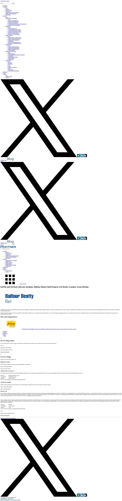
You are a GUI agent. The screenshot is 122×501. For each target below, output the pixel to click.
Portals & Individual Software (14, 42)
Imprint (7, 352)
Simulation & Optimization (13, 70)
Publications (8, 14)
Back (2, 413)
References (5, 71)
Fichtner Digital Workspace (13, 46)
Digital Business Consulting (11, 18)
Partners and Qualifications (11, 13)
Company (5, 6)
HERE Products (11, 53)
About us (7, 9)
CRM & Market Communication (14, 37)
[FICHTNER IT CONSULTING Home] (8, 249)
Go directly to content (5, 1)
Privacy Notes (3, 352)
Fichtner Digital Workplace (13, 39)
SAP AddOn (10, 41)
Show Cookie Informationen (6, 366)
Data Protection (12, 418)
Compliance (8, 11)
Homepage (5, 5)
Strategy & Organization (13, 20)
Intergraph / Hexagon (12, 67)
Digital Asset (8, 26)
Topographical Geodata (13, 57)
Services (4, 16)
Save (1, 411)
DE (1, 161)
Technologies (8, 60)
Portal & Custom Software (13, 33)
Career (4, 73)
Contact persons (9, 76)
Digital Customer (9, 35)
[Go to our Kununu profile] (85, 156)
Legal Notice (6, 418)
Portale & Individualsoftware (14, 47)
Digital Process (9, 44)
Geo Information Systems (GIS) (14, 30)
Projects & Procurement (13, 22)
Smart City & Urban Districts (14, 25)
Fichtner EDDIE (11, 50)
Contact (4, 74)
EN (3, 161)
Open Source (10, 69)
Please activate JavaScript (15, 499)
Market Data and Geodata (11, 51)
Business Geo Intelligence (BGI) (14, 31)
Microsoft (10, 62)
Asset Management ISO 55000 (14, 29)
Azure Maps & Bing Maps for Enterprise (16, 54)
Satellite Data (10, 55)
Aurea (9, 66)
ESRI (9, 68)
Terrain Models (11, 58)
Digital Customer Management (14, 38)
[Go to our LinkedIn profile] (82, 156)
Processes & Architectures (13, 21)
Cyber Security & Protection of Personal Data (17, 23)
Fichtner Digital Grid (12, 28)
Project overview (23, 283)
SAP (9, 65)
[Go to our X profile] (39, 156)
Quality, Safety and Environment (12, 12)
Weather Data (11, 59)
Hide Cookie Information (6, 368)
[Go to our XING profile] (78, 156)
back (6, 8)
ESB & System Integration (13, 49)
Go (13, 3)
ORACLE (10, 63)
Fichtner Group (9, 10)
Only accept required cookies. (9, 413)
